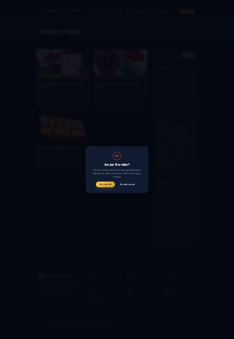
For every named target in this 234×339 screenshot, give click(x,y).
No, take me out (127, 184)
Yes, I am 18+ (105, 184)
